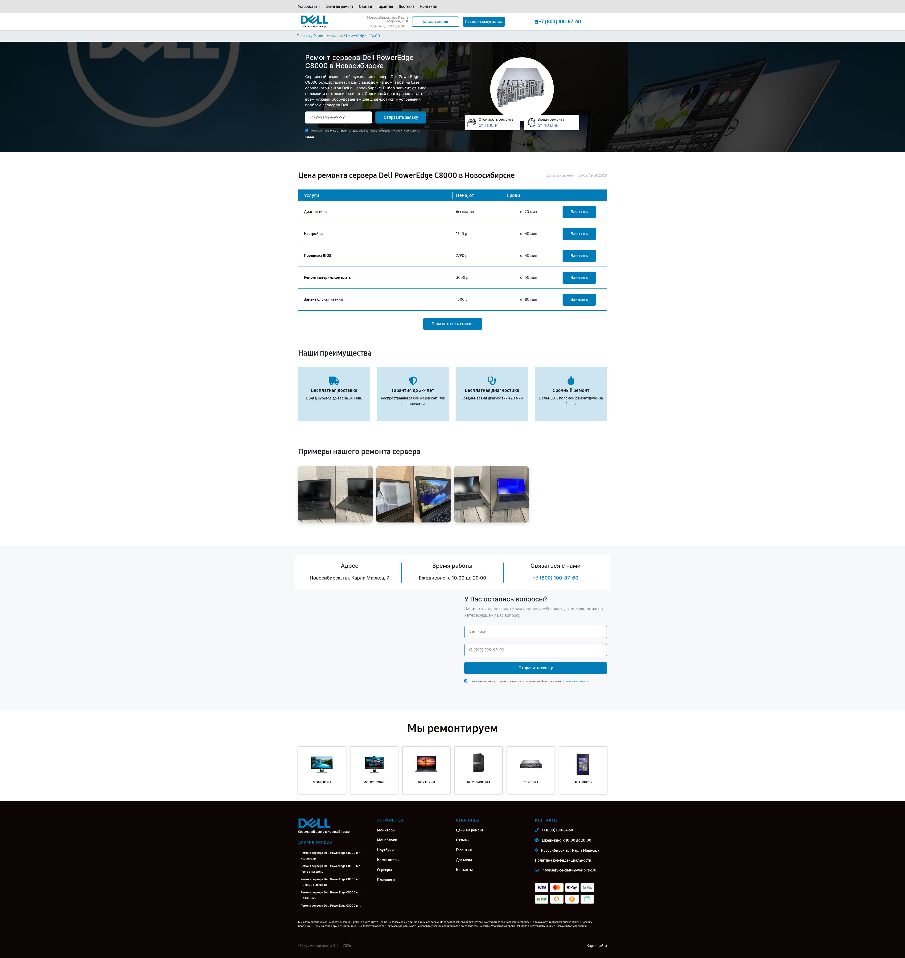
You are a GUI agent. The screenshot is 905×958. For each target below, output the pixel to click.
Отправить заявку (401, 117)
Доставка (407, 6)
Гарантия (385, 6)
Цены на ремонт (339, 6)
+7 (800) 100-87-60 (555, 578)
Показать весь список (453, 323)
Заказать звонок (435, 22)
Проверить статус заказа (483, 22)
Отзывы (365, 6)
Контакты (428, 6)
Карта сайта (597, 945)
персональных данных (575, 681)
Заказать (579, 211)
